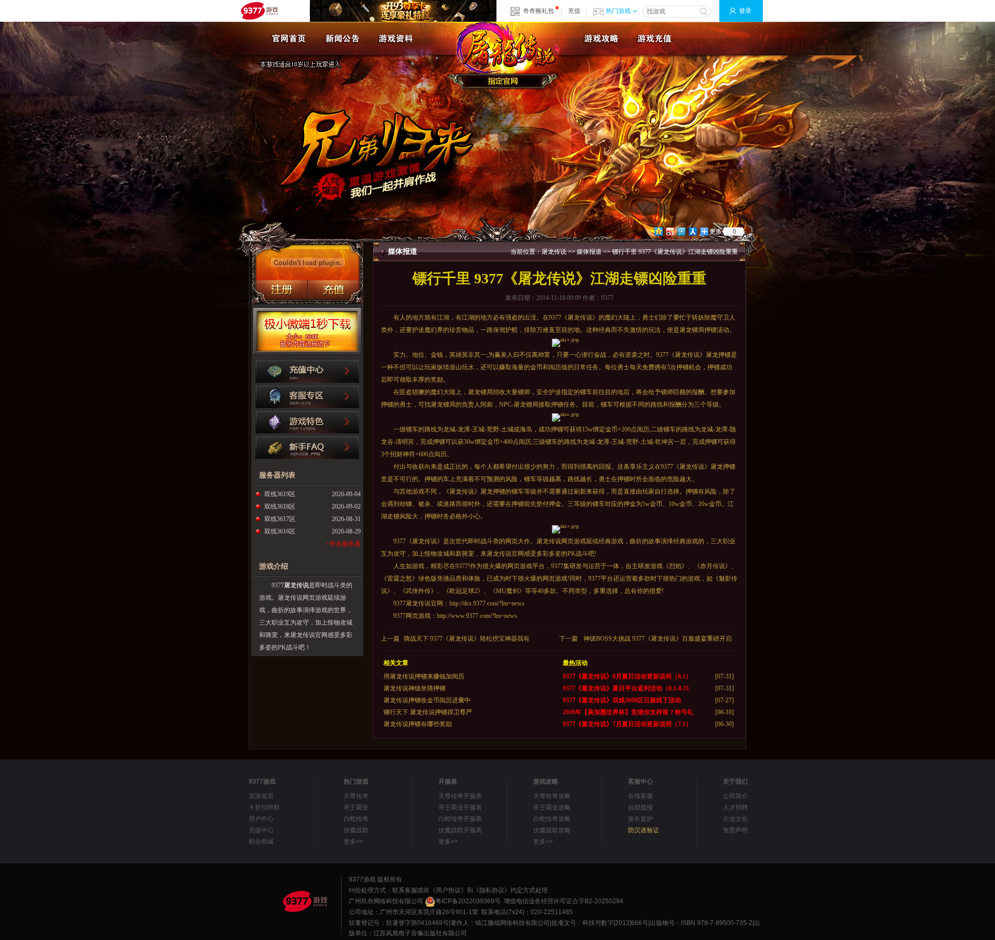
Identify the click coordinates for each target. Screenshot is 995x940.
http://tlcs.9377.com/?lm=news (486, 603)
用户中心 (261, 818)
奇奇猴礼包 (538, 11)
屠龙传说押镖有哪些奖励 (417, 724)
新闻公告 (342, 38)
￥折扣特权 (264, 807)
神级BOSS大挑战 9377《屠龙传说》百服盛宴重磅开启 (658, 638)
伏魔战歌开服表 (460, 830)
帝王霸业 (356, 807)
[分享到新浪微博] (669, 231)
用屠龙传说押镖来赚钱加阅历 (423, 676)
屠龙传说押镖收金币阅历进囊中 (427, 700)
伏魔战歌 (356, 830)
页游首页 (261, 796)
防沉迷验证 (643, 830)
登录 (745, 11)
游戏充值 (654, 38)
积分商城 (261, 841)
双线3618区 (279, 506)
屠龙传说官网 (505, 55)
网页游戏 (573, 541)
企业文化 (735, 818)
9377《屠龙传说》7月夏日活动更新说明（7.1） (627, 724)
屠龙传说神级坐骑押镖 (414, 688)
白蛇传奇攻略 (552, 818)
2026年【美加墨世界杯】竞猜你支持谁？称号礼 (628, 712)
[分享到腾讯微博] (681, 231)
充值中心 (261, 830)
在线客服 (640, 796)
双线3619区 (279, 494)
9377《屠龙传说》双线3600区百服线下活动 (622, 700)
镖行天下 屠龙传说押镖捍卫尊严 (427, 712)
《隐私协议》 (491, 890)
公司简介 (735, 796)
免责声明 (735, 830)
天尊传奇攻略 (552, 796)
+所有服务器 (343, 543)
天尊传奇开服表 (460, 796)
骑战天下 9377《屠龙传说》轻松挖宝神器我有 (467, 638)
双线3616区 (279, 531)
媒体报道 (589, 251)
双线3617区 (279, 519)
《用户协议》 (448, 890)
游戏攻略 (601, 38)
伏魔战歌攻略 (552, 830)
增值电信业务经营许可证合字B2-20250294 (563, 901)
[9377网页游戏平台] (304, 901)
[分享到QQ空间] (658, 231)
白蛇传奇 (356, 818)
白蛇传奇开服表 (460, 818)
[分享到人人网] (692, 231)
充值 (574, 11)
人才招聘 (735, 807)
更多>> (353, 841)
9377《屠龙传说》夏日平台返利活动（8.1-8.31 (626, 688)
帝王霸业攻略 (552, 807)
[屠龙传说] (289, 38)
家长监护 (640, 818)
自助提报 (640, 807)
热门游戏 (618, 11)
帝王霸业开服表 (460, 807)
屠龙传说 (296, 585)
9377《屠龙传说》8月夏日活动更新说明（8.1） (627, 676)
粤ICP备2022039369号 (468, 901)
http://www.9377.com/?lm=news (477, 615)
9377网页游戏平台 (259, 11)
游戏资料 (395, 38)
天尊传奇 (356, 796)
